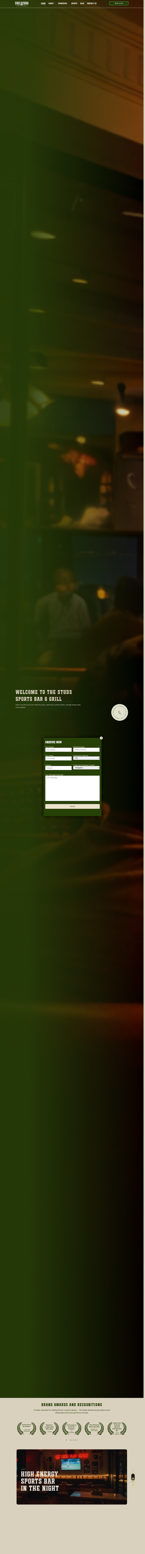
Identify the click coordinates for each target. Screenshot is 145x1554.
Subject (48, 765)
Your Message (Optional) (54, 775)
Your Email (49, 755)
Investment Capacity (80, 755)
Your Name (49, 747)
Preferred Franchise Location (84, 765)
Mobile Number (79, 747)
